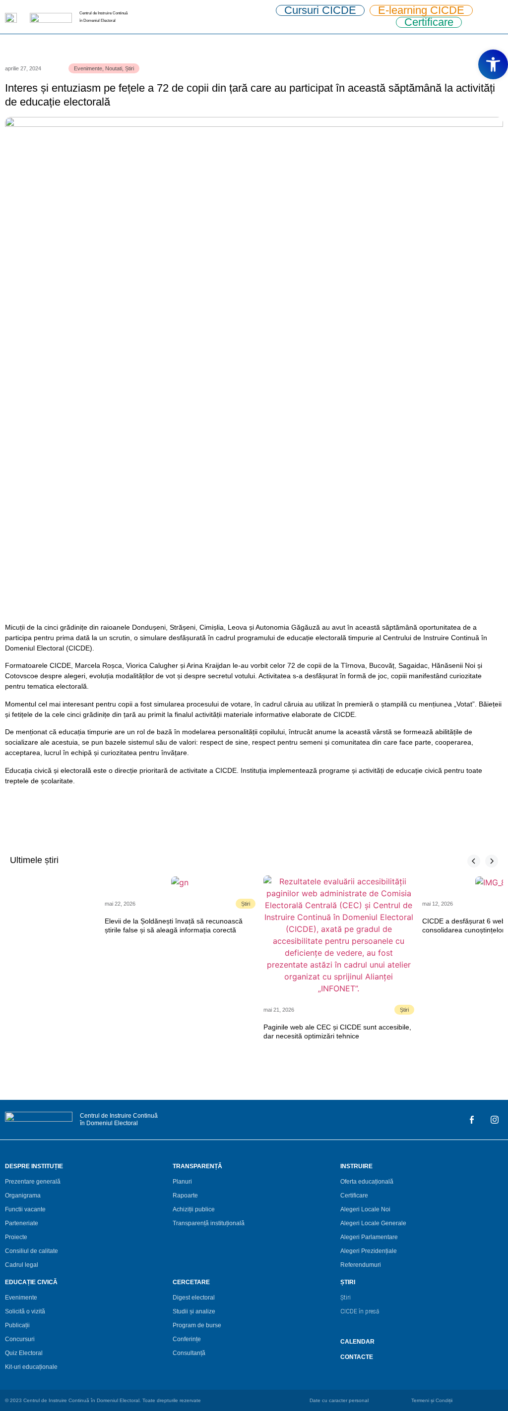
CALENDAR (357, 1341)
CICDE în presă (359, 1311)
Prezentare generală (33, 1181)
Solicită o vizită (25, 1311)
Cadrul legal (21, 1264)
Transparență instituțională (209, 1223)
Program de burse (197, 1325)
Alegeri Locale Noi (365, 1209)
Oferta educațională (366, 1181)
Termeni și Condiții (431, 1400)
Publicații (17, 1325)
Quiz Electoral (24, 1353)
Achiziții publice (194, 1209)
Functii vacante (25, 1209)
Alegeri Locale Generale (373, 1223)
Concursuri (20, 1339)
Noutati (113, 68)
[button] (493, 64)
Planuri (182, 1181)
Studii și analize (194, 1311)
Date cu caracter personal (339, 1400)
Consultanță (189, 1353)
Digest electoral (194, 1297)
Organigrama (23, 1195)
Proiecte (16, 1237)
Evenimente (88, 68)
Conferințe (187, 1339)
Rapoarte (185, 1195)
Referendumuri (360, 1264)
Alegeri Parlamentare (369, 1237)
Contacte (356, 1357)
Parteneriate (21, 1223)
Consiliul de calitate (31, 1251)
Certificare (354, 1195)
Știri (129, 68)
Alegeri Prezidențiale (368, 1251)
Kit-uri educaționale (31, 1366)
